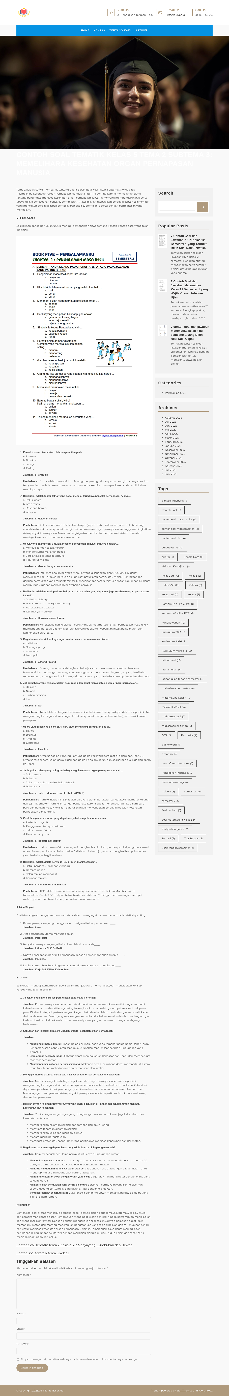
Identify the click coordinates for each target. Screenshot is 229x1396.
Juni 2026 (171, 425)
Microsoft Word (174, 707)
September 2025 (175, 461)
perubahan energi (175, 782)
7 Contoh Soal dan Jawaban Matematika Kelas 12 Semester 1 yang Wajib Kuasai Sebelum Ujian (189, 289)
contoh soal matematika (179, 519)
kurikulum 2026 (174, 641)
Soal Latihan (171, 810)
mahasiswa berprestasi (178, 688)
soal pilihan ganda (175, 829)
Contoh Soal (171, 510)
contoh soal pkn (174, 538)
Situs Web (22, 1344)
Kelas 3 (194, 575)
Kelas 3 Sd (170, 585)
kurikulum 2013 (173, 632)
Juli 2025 (170, 470)
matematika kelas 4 (176, 697)
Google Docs (193, 557)
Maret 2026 (172, 437)
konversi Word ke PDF (178, 613)
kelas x (194, 594)
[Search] (202, 207)
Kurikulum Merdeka (177, 650)
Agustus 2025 (173, 466)
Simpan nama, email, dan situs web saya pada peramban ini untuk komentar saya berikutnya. (79, 1359)
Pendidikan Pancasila (177, 772)
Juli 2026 (170, 421)
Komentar (23, 1274)
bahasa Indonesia (175, 500)
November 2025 (175, 453)
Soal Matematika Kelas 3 (179, 819)
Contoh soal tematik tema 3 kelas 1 (42, 1253)
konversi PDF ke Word (178, 603)
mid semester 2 (173, 716)
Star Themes (184, 1390)
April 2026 (171, 433)
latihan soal (171, 660)
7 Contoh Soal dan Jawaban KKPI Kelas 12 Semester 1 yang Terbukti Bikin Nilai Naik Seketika (189, 242)
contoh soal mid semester (180, 528)
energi (168, 557)
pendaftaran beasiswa (177, 763)
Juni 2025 (171, 474)
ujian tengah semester (178, 847)
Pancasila (189, 735)
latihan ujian (172, 669)
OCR (166, 735)
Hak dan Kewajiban (176, 566)
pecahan (169, 754)
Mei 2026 (170, 429)
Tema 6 (168, 838)
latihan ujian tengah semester (183, 678)
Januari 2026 (173, 445)
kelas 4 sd (170, 594)
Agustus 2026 (173, 417)
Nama (21, 1313)
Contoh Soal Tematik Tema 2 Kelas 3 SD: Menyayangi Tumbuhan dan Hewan (74, 1245)
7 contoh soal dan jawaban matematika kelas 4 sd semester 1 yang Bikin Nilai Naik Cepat (190, 332)
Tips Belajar (193, 838)
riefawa (168, 791)
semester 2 (170, 800)
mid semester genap (177, 725)
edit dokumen (172, 547)
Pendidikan (172, 392)
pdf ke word (171, 744)
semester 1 (193, 791)
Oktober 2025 (173, 457)
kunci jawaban (173, 622)
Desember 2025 (175, 449)
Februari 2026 (174, 441)
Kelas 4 (195, 585)
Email (20, 1328)
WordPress (205, 1390)
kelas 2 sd (170, 575)
